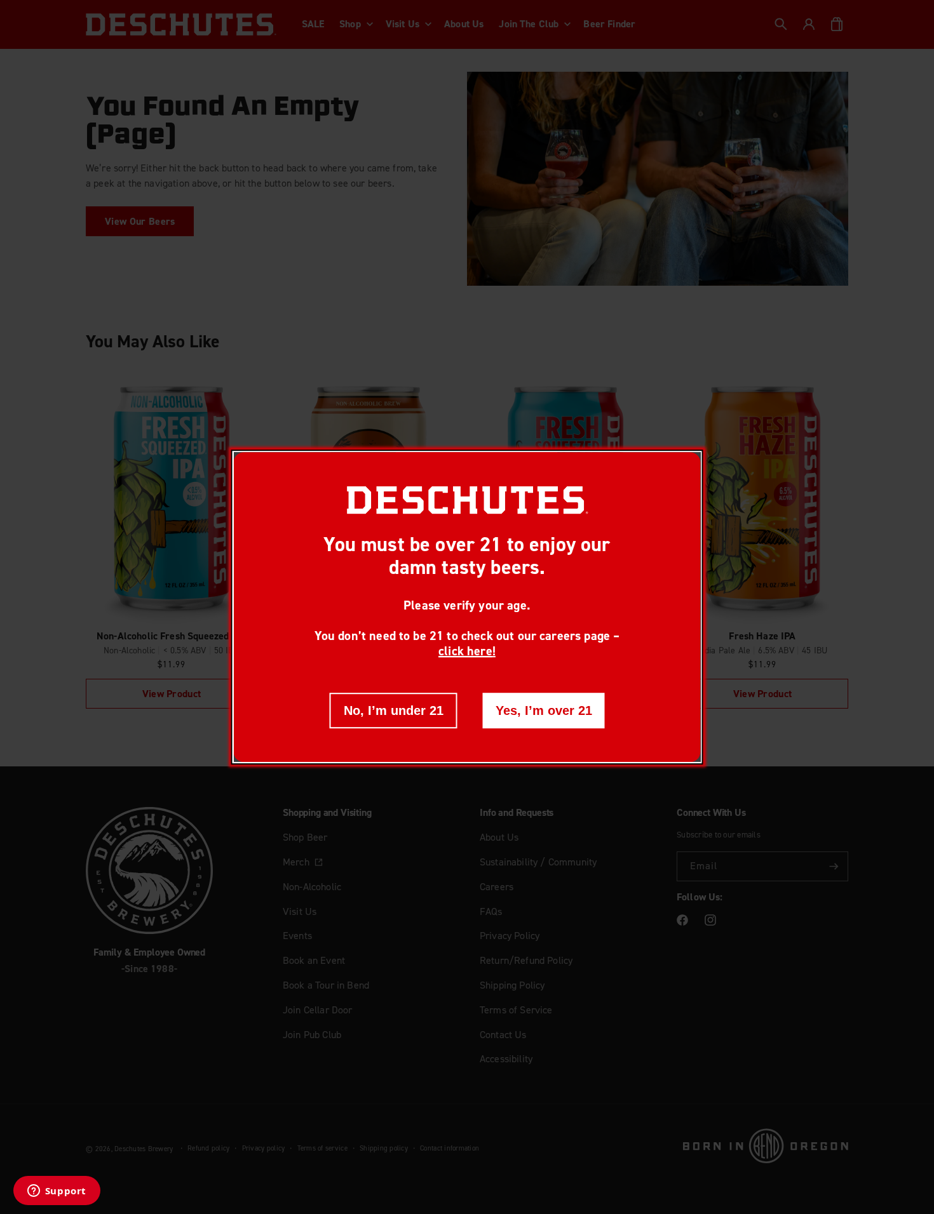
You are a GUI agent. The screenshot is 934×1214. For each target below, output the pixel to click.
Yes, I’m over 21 (544, 710)
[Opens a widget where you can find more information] (56, 1192)
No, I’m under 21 (393, 710)
